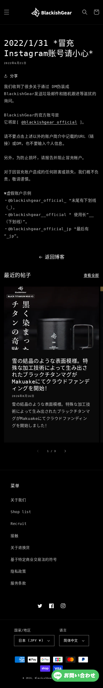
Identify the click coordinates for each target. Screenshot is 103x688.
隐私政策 (18, 571)
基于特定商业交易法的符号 (34, 559)
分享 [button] (14, 76)
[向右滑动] (65, 451)
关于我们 (18, 500)
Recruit (18, 524)
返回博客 (54, 257)
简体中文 (71, 640)
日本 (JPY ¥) (30, 640)
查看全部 (91, 275)
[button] (6, 12)
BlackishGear (44, 678)
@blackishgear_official (49, 122)
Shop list (21, 512)
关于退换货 (20, 548)
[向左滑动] (38, 451)
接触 (14, 536)
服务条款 (18, 583)
